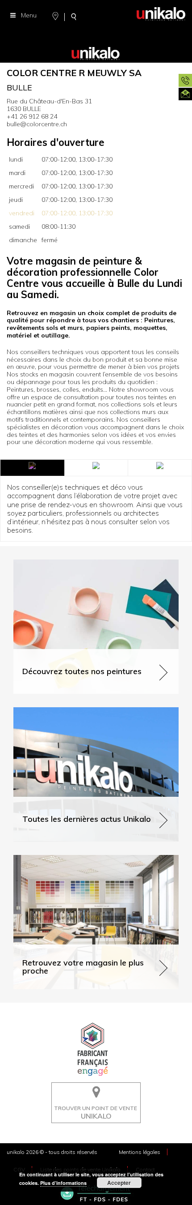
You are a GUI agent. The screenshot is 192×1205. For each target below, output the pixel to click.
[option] (96, 40)
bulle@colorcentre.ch (37, 124)
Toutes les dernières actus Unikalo (63, 711)
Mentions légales (139, 1152)
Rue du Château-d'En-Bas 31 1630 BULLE (49, 105)
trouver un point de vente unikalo (93, 1089)
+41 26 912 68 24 (32, 116)
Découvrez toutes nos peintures (59, 563)
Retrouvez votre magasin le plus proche (71, 859)
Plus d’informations (63, 1182)
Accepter (119, 1183)
